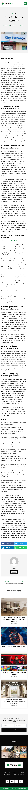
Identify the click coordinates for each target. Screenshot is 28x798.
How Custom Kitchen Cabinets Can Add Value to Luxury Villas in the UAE (14, 619)
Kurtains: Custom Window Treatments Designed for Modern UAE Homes (14, 701)
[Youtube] (12, 781)
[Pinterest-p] (21, 781)
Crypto (14, 13)
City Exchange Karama (19, 241)
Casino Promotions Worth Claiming (14, 647)
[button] (25, 3)
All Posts (14, 572)
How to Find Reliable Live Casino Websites (14, 673)
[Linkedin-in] (16, 781)
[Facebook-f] (7, 781)
